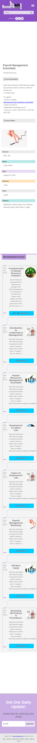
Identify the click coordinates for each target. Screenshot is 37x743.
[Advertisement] (18, 43)
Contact (27, 738)
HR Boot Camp (16, 566)
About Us (32, 738)
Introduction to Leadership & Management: (16, 331)
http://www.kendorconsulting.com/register (18, 102)
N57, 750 (21, 313)
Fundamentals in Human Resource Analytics (16, 272)
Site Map (21, 738)
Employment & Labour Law (16, 427)
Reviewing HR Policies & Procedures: (16, 614)
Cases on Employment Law (16, 475)
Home (18, 741)
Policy (4, 738)
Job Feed (9, 738)
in (22, 18)
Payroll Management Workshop (16, 522)
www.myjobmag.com (18, 736)
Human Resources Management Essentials (16, 379)
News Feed (15, 738)
